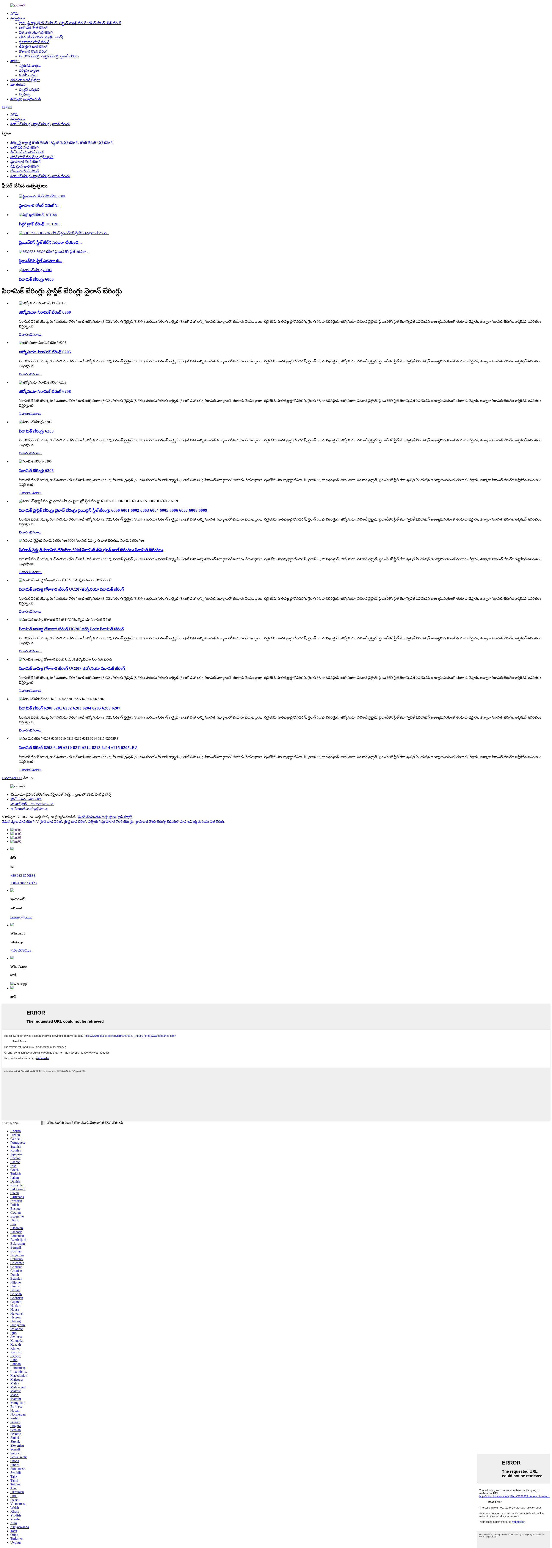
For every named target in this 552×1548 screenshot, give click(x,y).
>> (20, 778)
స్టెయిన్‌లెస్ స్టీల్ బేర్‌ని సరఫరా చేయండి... (50, 242)
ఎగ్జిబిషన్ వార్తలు (30, 66)
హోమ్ (14, 13)
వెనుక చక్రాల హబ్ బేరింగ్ (18, 821)
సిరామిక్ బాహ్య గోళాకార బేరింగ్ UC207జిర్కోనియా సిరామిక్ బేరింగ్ (71, 589)
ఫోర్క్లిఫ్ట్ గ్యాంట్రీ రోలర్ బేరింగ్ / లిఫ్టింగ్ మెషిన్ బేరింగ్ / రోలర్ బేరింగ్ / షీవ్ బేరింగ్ (70, 23)
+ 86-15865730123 (23, 883)
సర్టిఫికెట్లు (25, 94)
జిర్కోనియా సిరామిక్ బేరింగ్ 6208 (45, 391)
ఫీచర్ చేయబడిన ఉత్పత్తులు (97, 817)
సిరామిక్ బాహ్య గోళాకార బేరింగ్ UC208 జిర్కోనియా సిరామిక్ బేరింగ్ (72, 668)
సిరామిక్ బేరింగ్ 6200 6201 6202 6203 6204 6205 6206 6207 (69, 708)
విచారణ (24, 334)
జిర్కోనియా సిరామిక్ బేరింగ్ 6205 (45, 352)
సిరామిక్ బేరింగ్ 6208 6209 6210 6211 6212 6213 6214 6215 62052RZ (78, 747)
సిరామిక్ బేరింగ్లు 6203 (36, 431)
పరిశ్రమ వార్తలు (29, 70)
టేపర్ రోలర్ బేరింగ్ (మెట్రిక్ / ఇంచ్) (41, 37)
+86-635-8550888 (22, 875)
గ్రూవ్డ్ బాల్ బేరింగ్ (75, 821)
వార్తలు (15, 61)
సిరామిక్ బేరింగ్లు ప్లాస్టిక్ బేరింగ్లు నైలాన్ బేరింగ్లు (49, 56)
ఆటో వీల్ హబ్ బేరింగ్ (33, 28)
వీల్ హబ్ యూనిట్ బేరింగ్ (36, 32)
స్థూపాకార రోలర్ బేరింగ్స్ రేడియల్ (157, 821)
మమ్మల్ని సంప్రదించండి (25, 99)
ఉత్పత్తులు (17, 18)
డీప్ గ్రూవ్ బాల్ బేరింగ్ (33, 47)
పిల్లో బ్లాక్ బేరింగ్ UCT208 (40, 224)
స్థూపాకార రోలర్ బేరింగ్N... (40, 205)
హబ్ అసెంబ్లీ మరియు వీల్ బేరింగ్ (202, 821)
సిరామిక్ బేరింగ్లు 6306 (36, 470)
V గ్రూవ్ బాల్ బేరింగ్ (49, 821)
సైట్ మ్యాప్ (125, 817)
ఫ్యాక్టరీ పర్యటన (29, 89)
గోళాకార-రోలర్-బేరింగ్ (33, 51)
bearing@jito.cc (21, 917)
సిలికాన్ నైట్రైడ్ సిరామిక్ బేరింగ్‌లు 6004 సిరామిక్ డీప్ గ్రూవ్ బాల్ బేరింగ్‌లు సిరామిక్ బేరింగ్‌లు (91, 549)
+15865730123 (20, 950)
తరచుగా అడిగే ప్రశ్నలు (25, 80)
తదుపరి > (12, 778)
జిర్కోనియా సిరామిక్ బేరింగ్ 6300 (45, 312)
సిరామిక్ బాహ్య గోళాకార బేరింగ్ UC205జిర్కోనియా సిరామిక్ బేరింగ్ (71, 629)
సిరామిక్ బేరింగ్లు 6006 (36, 279)
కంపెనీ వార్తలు (28, 75)
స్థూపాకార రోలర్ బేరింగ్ (34, 42)
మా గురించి (17, 85)
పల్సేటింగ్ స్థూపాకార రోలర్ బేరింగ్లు (110, 821)
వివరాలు (36, 334)
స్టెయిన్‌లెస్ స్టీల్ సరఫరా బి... (40, 260)
